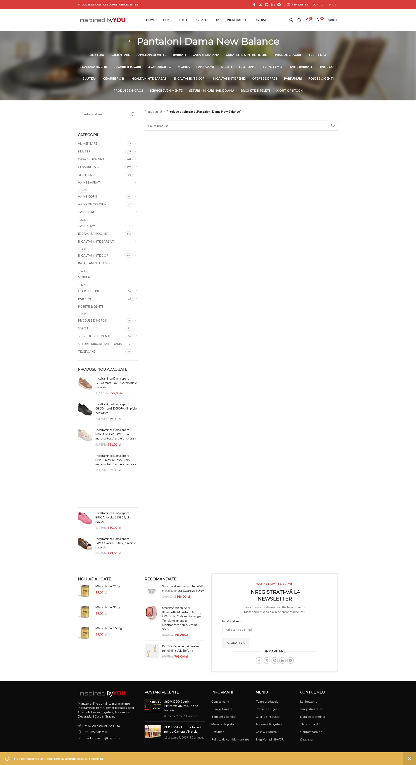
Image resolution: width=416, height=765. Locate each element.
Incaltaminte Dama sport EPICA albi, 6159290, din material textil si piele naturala (115, 434)
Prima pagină (153, 111)
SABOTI (84, 328)
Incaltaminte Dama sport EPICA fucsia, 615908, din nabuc (113, 517)
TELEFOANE (86, 351)
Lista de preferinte (313, 716)
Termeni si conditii (223, 716)
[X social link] (260, 4)
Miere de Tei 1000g (108, 628)
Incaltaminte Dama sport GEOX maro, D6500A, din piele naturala (116, 382)
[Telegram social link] (279, 4)
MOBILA (84, 277)
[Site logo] (102, 20)
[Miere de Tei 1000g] (85, 633)
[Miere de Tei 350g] (85, 612)
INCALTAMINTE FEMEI (94, 263)
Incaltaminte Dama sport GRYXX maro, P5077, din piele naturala (115, 543)
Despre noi (306, 739)
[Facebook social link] (254, 4)
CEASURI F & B (88, 167)
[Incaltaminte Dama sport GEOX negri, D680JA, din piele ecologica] (85, 411)
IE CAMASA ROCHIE (92, 233)
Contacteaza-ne (311, 731)
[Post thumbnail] (153, 708)
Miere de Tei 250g (107, 586)
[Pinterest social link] (267, 4)
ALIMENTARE (87, 143)
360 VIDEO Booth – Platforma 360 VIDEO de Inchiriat (181, 706)
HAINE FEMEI (87, 212)
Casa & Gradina (266, 731)
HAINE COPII (87, 196)
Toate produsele (267, 701)
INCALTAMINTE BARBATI (96, 241)
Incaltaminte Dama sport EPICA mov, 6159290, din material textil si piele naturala (115, 460)
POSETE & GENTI (90, 306)
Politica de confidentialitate (230, 739)
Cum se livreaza (221, 709)
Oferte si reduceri (268, 716)
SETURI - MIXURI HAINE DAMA (100, 344)
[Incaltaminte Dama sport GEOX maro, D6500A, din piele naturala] (85, 385)
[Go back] (131, 41)
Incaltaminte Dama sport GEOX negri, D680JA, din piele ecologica (116, 408)
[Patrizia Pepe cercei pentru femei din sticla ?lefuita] (152, 651)
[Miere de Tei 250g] (85, 591)
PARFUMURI (86, 299)
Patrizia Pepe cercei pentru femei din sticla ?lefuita (180, 648)
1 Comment (191, 716)
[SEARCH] (133, 114)
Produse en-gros (267, 709)
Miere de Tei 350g (107, 607)
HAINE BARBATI (89, 182)
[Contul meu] (291, 20)
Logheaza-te (308, 701)
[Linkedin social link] (273, 4)
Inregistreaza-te (311, 709)
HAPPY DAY (86, 226)
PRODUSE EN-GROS (92, 320)
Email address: (232, 621)
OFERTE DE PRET (90, 291)
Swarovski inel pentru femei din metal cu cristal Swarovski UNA (183, 588)
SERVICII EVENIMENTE (94, 336)
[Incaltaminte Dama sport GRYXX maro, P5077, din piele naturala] (85, 546)
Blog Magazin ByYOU (270, 739)
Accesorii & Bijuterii (269, 724)
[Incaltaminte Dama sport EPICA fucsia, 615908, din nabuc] (85, 520)
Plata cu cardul (310, 724)
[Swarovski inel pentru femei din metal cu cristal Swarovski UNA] (152, 591)
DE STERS (85, 175)
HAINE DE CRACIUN (92, 204)
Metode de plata (222, 724)
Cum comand (220, 701)
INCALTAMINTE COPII (94, 255)
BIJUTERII (85, 151)
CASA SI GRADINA (91, 159)
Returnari (217, 731)
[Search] (299, 20)
